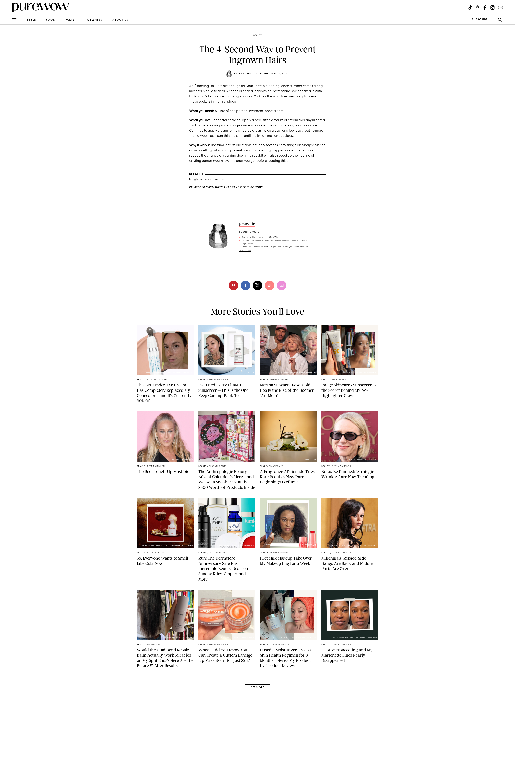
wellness (94, 19)
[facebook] (7, 63)
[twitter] (7, 74)
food (50, 19)
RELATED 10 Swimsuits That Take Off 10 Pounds (226, 187)
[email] (7, 96)
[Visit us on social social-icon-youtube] (500, 7)
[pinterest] (7, 52)
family (70, 19)
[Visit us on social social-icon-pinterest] (477, 7)
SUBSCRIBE (480, 19)
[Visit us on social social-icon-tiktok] (470, 7)
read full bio (245, 251)
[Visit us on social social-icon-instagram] (492, 7)
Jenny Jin (244, 74)
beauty (257, 35)
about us (120, 19)
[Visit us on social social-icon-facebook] (485, 7)
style (31, 19)
